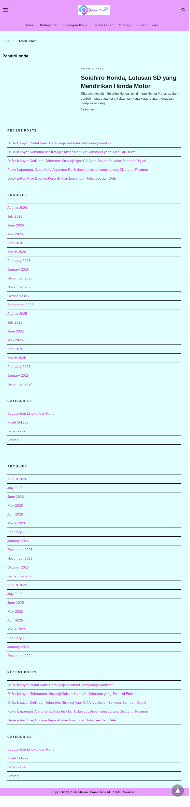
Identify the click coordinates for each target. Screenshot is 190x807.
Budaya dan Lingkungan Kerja (64, 25)
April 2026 (15, 243)
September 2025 (20, 305)
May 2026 (15, 234)
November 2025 (19, 287)
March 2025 (16, 358)
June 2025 (15, 331)
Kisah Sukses (148, 25)
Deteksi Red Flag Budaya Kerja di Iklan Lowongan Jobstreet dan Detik (62, 178)
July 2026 (14, 216)
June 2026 (15, 225)
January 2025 (18, 375)
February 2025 (18, 367)
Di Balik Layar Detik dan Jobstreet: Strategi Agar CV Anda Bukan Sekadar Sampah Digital (76, 161)
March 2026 (16, 252)
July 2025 (14, 322)
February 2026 (18, 261)
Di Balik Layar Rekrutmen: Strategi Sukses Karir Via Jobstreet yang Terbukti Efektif (71, 152)
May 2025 (15, 340)
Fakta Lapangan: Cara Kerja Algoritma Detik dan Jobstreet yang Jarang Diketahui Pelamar (77, 170)
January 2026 (18, 269)
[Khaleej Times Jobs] (94, 10)
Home (29, 25)
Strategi (125, 25)
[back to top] (178, 790)
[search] (183, 10)
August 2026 (17, 208)
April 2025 (15, 349)
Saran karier (103, 25)
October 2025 (18, 296)
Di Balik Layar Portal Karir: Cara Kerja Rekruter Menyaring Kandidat (60, 143)
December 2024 (19, 384)
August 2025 (17, 314)
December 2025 (19, 278)
